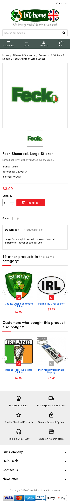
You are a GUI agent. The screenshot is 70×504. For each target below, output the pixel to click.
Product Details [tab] (33, 229)
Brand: (6, 166)
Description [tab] (12, 229)
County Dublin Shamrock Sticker (19, 304)
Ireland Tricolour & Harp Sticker (18, 371)
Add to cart (30, 203)
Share (12, 218)
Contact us (62, 3)
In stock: (7, 176)
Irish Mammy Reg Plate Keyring (51, 371)
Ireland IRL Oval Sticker (51, 303)
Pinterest (18, 218)
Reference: (8, 171)
